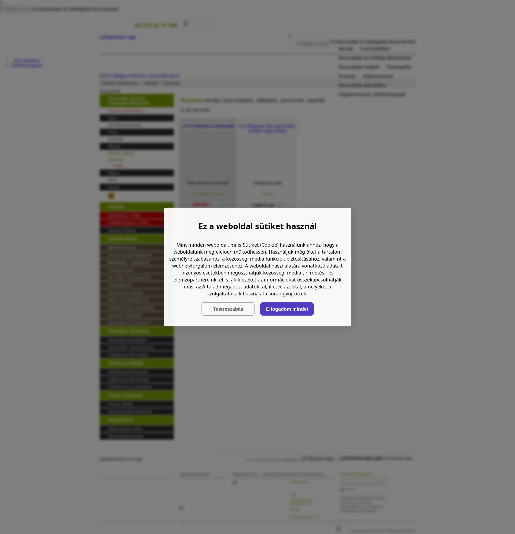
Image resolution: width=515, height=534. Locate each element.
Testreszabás (228, 309)
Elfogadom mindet (287, 309)
